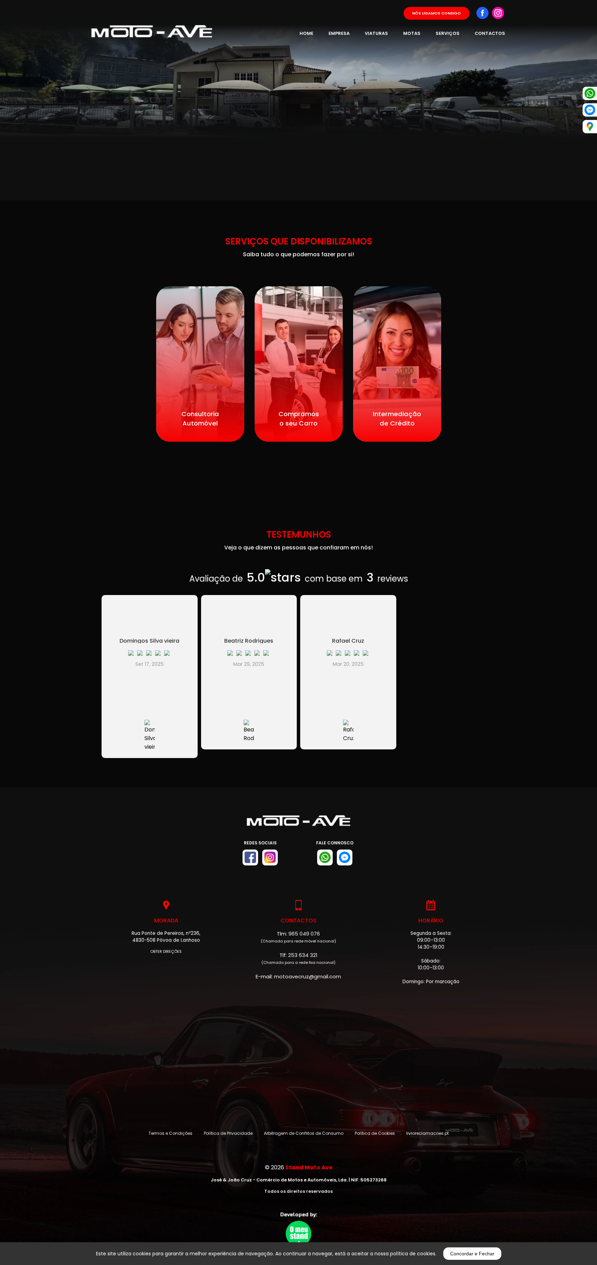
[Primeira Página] (298, 824)
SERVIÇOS (447, 33)
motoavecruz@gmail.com (307, 976)
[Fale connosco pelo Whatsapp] (325, 857)
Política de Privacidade (228, 1133)
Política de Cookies (375, 1133)
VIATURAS (376, 33)
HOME (306, 33)
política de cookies (412, 1253)
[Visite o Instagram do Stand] (270, 857)
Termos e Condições (170, 1133)
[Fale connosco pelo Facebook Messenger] (344, 857)
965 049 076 (304, 933)
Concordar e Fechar (472, 1253)
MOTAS (411, 33)
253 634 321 (303, 955)
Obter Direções (166, 951)
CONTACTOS (490, 33)
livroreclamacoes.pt (427, 1133)
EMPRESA (339, 33)
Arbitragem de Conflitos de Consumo (303, 1133)
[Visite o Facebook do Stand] (250, 857)
